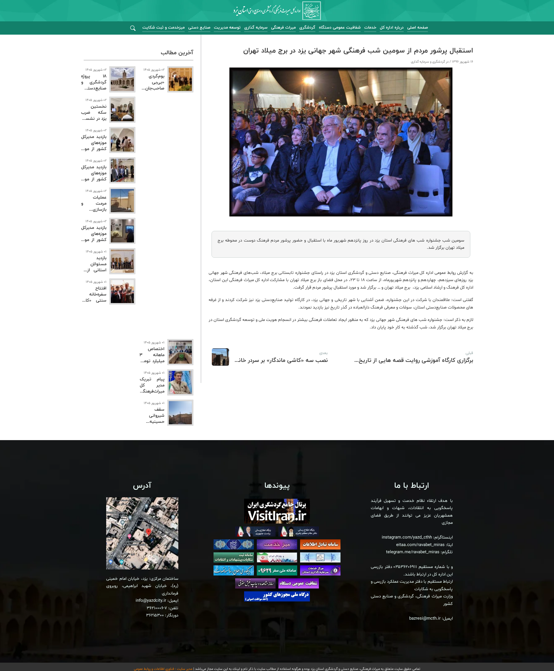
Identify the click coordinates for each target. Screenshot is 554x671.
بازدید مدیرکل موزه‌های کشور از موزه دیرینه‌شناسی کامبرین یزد (93, 240)
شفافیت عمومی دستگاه (340, 27)
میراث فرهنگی (283, 27)
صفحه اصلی (417, 27)
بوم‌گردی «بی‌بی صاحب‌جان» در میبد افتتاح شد (152, 88)
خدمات (370, 27)
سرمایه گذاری (255, 27)
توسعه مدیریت (227, 27)
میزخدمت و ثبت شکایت (163, 27)
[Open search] (132, 28)
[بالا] (533, 653)
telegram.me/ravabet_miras (412, 552)
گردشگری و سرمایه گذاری (428, 61)
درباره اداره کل (392, 27)
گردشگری (307, 27)
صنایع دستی (199, 27)
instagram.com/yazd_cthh (407, 537)
